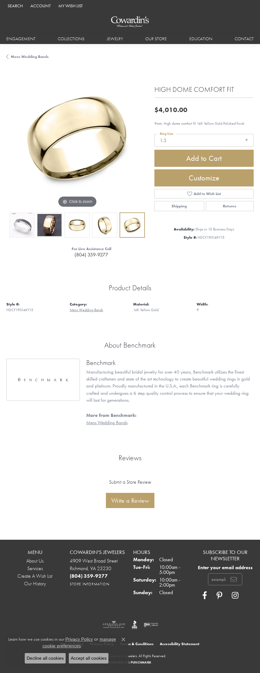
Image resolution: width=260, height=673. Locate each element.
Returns (229, 206)
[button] (14, 5)
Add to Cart (204, 158)
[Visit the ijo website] (151, 624)
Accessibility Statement (179, 643)
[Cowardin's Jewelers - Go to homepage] (130, 22)
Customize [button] (204, 178)
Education (200, 38)
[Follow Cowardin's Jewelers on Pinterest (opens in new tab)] (219, 595)
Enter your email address (225, 567)
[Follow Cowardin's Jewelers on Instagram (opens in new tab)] (235, 595)
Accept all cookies (89, 658)
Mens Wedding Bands (30, 56)
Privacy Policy (79, 639)
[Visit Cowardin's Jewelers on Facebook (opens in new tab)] (204, 595)
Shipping (179, 206)
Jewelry (115, 38)
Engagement (21, 38)
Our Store (156, 38)
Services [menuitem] (35, 568)
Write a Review (130, 500)
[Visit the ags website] (114, 624)
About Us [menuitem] (34, 560)
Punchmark (141, 662)
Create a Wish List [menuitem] (34, 576)
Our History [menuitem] (35, 583)
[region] (77, 138)
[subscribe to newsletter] (233, 579)
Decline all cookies (45, 658)
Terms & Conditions (136, 643)
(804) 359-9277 (91, 254)
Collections (71, 38)
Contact (244, 38)
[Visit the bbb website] (134, 624)
